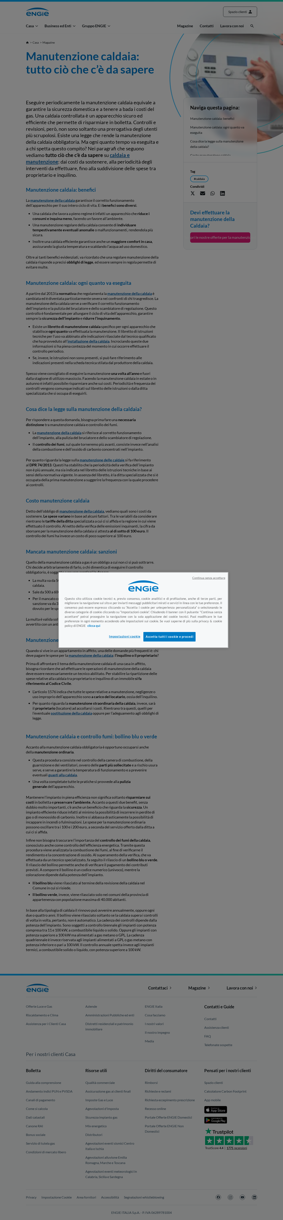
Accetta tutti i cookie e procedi (169, 636)
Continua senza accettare (208, 578)
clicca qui (93, 625)
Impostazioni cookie (124, 636)
